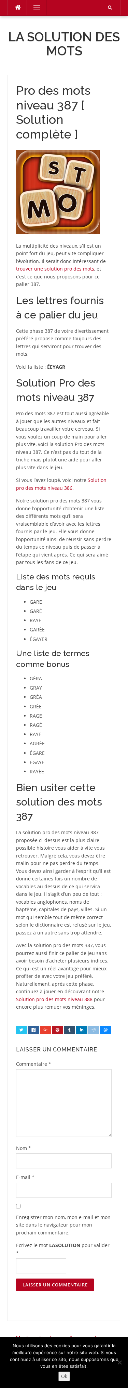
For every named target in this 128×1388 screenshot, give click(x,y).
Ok (64, 1376)
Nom (23, 1148)
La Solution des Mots (64, 43)
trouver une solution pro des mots (55, 268)
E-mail (25, 1177)
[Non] (119, 1362)
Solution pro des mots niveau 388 (54, 999)
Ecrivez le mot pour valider (63, 1249)
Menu (34, 7)
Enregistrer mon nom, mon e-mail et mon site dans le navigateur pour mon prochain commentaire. (63, 1225)
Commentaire (33, 1064)
